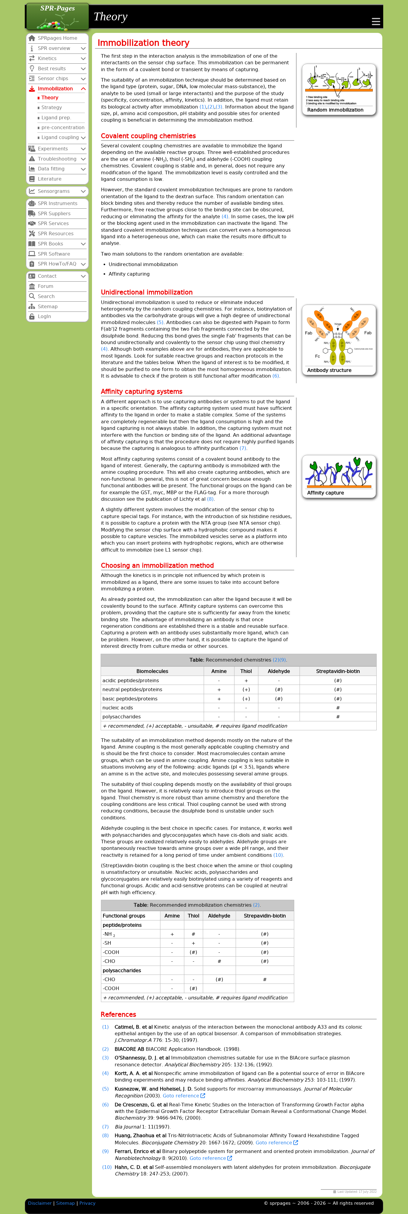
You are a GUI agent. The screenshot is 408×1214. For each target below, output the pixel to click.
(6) (275, 376)
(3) (219, 107)
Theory (50, 97)
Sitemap (66, 1203)
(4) (225, 216)
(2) (211, 107)
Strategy (52, 107)
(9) (282, 660)
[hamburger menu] (376, 23)
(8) (210, 499)
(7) (243, 448)
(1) (203, 107)
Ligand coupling (60, 137)
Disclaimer (40, 1203)
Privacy (87, 1203)
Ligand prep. (56, 117)
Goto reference (180, 1096)
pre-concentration (63, 127)
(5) (160, 322)
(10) (278, 855)
